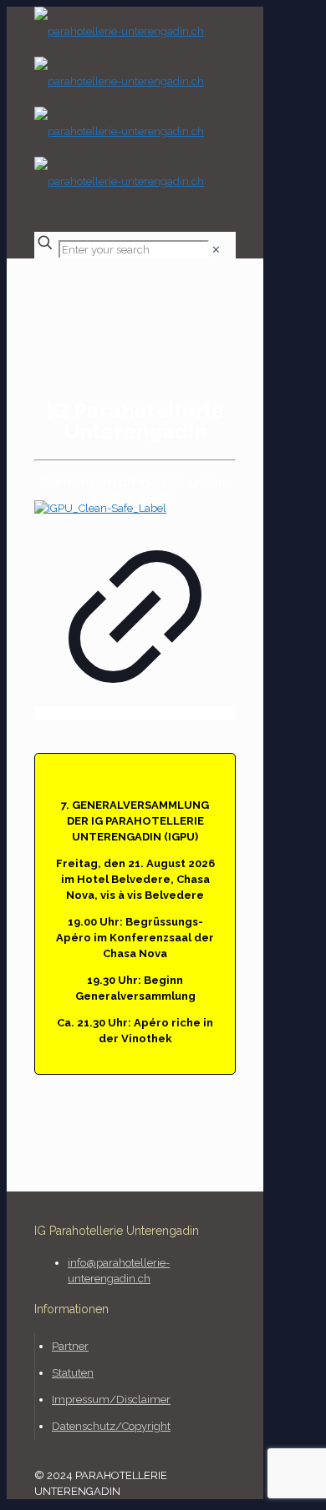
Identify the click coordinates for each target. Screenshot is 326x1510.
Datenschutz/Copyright (111, 1426)
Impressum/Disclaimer (111, 1399)
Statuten (73, 1373)
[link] (216, 249)
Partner (70, 1346)
